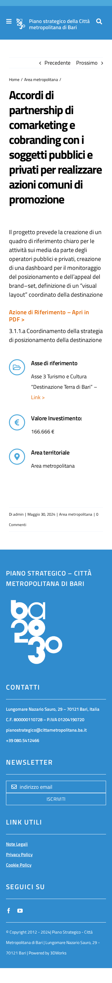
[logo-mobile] (53, 21)
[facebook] (8, 910)
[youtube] (20, 910)
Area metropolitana (75, 514)
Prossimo (87, 63)
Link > (38, 397)
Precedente (57, 63)
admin (18, 514)
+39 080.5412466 (22, 740)
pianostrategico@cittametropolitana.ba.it (46, 730)
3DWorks (58, 953)
